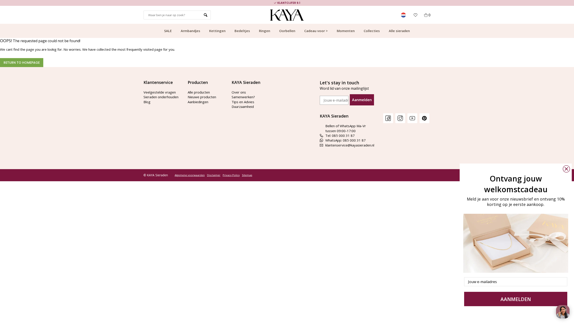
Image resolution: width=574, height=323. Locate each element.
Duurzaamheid (243, 106)
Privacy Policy (231, 175)
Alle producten (199, 92)
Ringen (264, 30)
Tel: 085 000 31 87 (340, 135)
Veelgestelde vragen (160, 92)
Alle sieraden (399, 30)
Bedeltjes (242, 30)
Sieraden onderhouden (161, 97)
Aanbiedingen (198, 102)
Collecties (372, 30)
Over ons (239, 92)
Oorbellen (287, 30)
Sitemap (247, 175)
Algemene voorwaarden (190, 175)
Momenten (346, 30)
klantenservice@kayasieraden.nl (349, 145)
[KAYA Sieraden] (287, 15)
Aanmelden (362, 99)
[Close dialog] (566, 168)
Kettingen (217, 30)
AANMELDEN (515, 299)
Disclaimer (213, 175)
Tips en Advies (243, 102)
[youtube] (412, 118)
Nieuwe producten (202, 97)
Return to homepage (22, 62)
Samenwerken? (243, 97)
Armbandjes (190, 30)
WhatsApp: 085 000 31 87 (345, 140)
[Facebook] (388, 118)
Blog (147, 102)
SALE (168, 30)
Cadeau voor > (316, 30)
